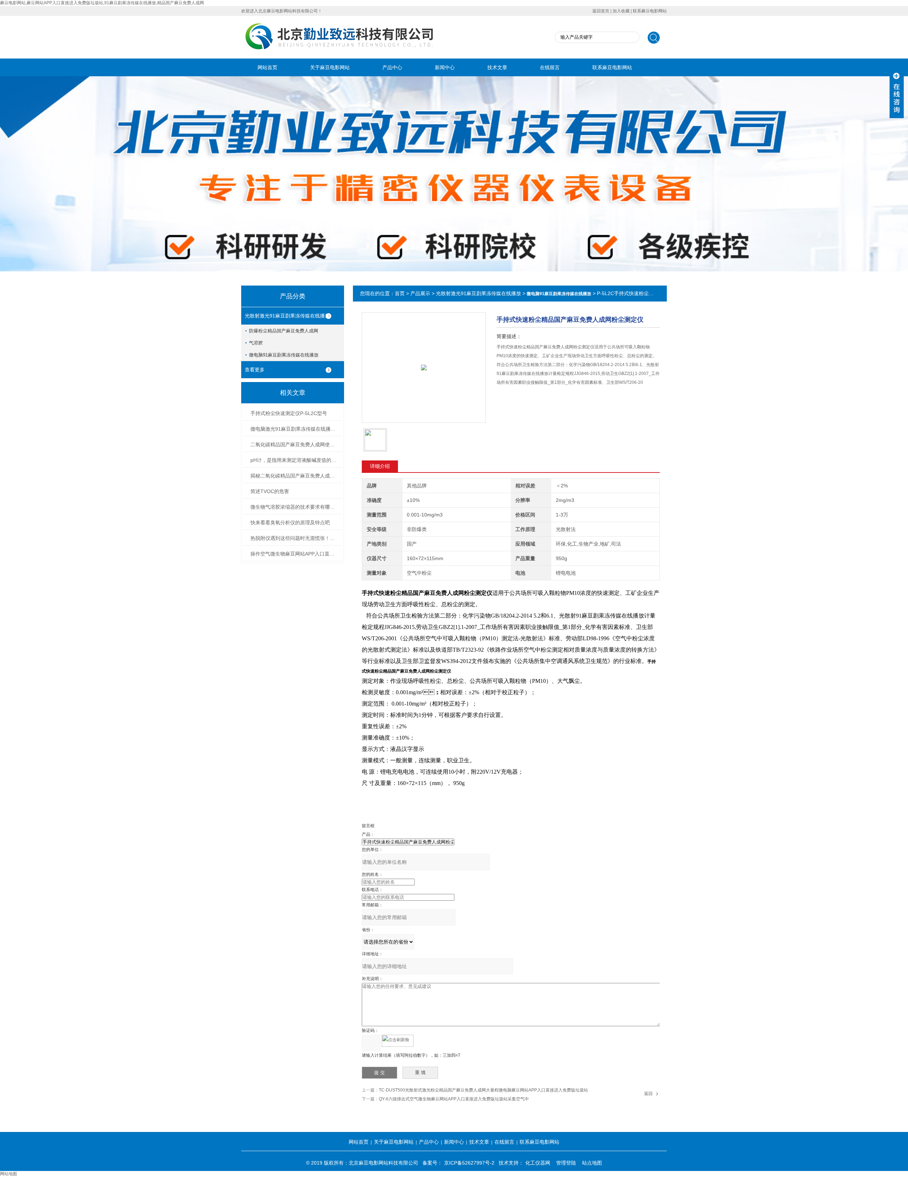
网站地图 (8, 1173)
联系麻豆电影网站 (650, 11)
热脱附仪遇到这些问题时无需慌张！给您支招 (294, 538)
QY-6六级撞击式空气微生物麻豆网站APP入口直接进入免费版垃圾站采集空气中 (454, 1098)
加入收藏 (621, 11)
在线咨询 (515, 401)
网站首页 (267, 67)
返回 (648, 1093)
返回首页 (600, 11)
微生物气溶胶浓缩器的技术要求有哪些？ (294, 507)
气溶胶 (256, 343)
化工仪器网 (537, 1163)
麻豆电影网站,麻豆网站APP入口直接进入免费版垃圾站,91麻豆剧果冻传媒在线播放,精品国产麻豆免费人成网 (102, 2)
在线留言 (550, 67)
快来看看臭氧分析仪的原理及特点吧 (290, 522)
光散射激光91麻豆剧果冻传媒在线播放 (287, 316)
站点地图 (592, 1163)
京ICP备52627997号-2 (469, 1163)
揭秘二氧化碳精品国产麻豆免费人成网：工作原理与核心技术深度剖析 (294, 476)
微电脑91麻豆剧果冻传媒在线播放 (284, 355)
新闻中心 (445, 67)
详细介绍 (380, 466)
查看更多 (255, 369)
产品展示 (420, 293)
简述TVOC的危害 (269, 491)
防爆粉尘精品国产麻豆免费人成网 (283, 330)
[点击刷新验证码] (398, 1041)
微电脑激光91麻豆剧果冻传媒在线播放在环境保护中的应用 (294, 429)
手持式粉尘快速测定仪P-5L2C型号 (288, 413)
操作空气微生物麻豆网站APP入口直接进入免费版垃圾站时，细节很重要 (294, 554)
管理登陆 (566, 1163)
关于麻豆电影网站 (330, 67)
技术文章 (497, 67)
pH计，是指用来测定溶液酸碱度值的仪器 (294, 460)
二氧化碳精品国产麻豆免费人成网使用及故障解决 (294, 444)
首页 (400, 293)
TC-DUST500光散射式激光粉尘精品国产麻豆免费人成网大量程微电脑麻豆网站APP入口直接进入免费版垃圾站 (483, 1090)
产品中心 (392, 67)
